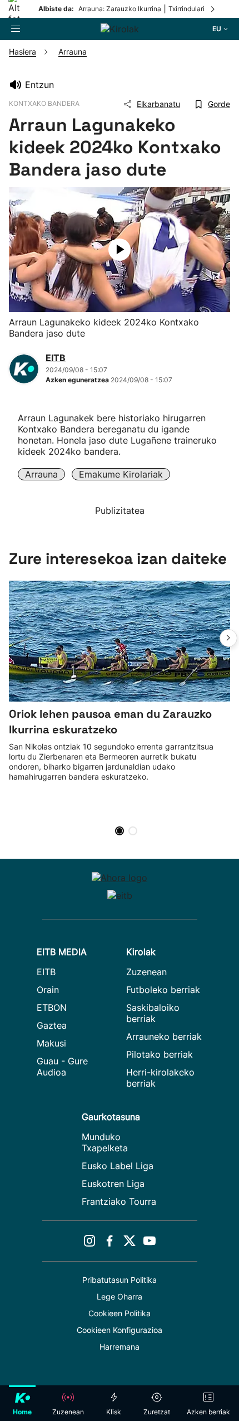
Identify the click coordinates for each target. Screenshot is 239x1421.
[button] (228, 638)
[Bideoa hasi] (119, 250)
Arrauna (41, 474)
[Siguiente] (213, 9)
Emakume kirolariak (121, 474)
